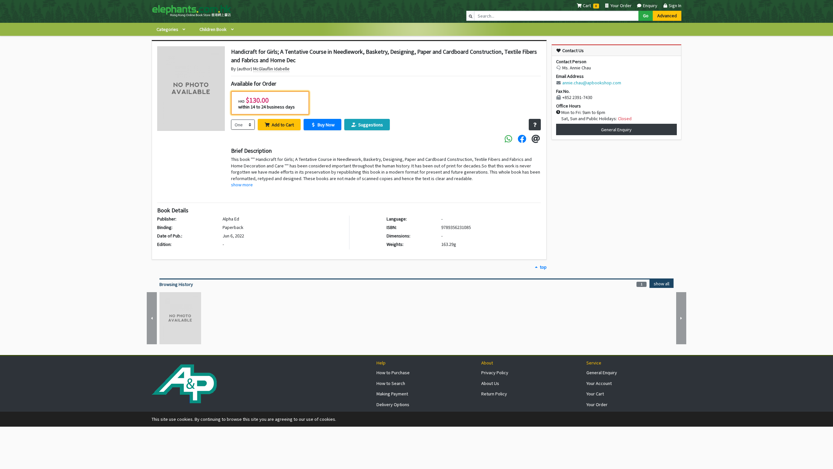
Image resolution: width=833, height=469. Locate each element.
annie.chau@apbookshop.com (591, 82)
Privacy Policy (494, 372)
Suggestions (370, 124)
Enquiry (649, 5)
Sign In (674, 5)
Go (646, 15)
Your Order (620, 5)
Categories (168, 29)
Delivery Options (392, 404)
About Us (490, 383)
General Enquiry (616, 129)
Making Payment (392, 394)
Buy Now (326, 124)
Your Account (599, 383)
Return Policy (494, 394)
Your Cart (595, 394)
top (542, 267)
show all (661, 283)
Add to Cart (282, 124)
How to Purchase (393, 372)
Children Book (213, 29)
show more (242, 184)
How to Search (390, 383)
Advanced (667, 15)
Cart (587, 5)
